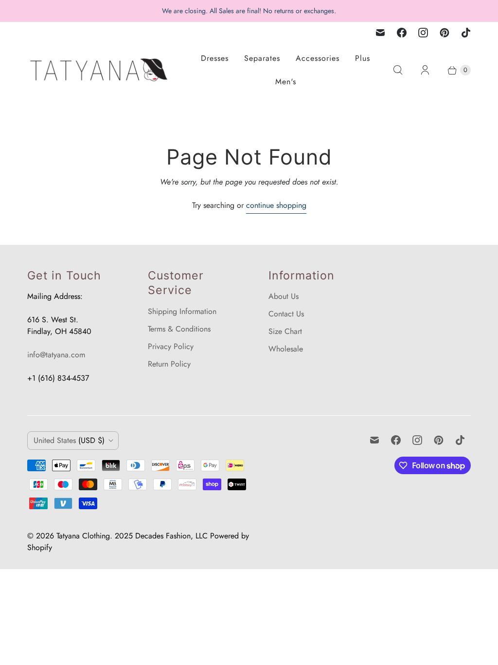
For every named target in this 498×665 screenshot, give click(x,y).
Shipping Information (182, 311)
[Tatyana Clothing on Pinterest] (444, 32)
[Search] (397, 70)
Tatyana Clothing (83, 535)
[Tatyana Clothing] (100, 70)
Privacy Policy (171, 346)
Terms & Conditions (179, 328)
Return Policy (169, 363)
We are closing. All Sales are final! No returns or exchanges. (249, 11)
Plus (362, 58)
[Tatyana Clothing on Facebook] (401, 32)
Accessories (317, 58)
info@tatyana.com (56, 354)
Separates (262, 58)
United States (69, 440)
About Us (283, 296)
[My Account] (425, 70)
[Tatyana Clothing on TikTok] (466, 32)
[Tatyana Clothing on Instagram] (423, 32)
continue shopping (276, 205)
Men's (285, 81)
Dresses (215, 58)
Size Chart (285, 331)
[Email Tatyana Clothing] (380, 32)
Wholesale (285, 348)
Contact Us (286, 313)
